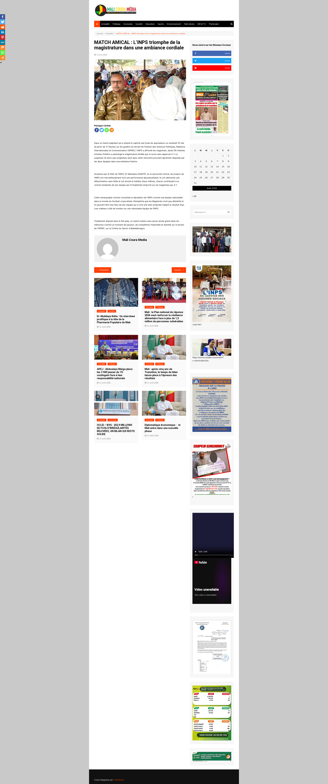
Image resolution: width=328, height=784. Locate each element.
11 (200, 166)
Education (150, 24)
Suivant (177, 270)
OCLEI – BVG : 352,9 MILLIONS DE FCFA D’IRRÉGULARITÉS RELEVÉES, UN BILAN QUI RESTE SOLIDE (116, 429)
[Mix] (2, 47)
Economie (128, 24)
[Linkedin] (2, 32)
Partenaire (214, 24)
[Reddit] (2, 27)
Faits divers (189, 24)
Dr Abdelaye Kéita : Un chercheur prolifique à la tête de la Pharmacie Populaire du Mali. (116, 319)
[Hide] (1, 63)
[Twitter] (101, 130)
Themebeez (118, 780)
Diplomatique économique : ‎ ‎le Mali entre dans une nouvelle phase (162, 428)
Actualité (105, 24)
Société (139, 24)
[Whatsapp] (106, 130)
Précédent (104, 270)
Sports (161, 24)
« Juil (194, 196)
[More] (111, 130)
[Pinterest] (2, 37)
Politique (116, 24)
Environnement (174, 24)
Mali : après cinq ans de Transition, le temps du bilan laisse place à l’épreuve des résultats (161, 374)
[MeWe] (2, 42)
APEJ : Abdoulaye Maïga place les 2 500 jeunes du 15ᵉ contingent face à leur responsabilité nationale (114, 374)
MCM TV (202, 24)
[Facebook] (96, 130)
